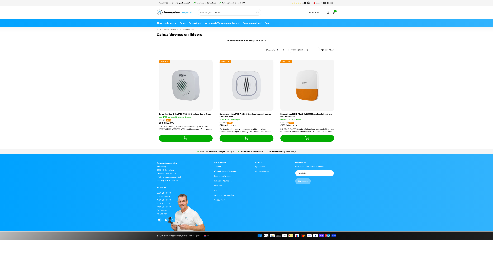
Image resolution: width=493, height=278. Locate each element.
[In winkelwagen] (186, 138)
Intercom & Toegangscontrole (221, 23)
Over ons (217, 166)
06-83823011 (172, 180)
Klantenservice (220, 162)
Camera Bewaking (189, 23)
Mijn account (259, 166)
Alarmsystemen (165, 23)
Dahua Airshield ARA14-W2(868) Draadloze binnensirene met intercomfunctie (245, 115)
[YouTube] (159, 220)
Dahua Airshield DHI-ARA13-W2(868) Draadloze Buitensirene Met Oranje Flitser (306, 115)
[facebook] (166, 220)
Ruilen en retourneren (222, 181)
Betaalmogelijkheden (222, 176)
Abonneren (303, 181)
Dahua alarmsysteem (187, 29)
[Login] (328, 12)
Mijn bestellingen (261, 171)
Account (258, 162)
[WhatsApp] (172, 220)
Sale (267, 23)
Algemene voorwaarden (224, 195)
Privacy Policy (219, 200)
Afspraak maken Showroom (225, 171)
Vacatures (218, 185)
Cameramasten (251, 23)
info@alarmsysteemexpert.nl (169, 177)
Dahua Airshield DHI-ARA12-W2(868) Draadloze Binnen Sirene (185, 114)
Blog (215, 190)
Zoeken (257, 12)
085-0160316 (328, 3)
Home (159, 29)
